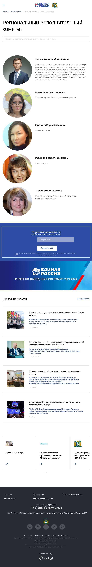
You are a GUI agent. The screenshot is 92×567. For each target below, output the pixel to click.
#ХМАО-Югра (37, 320)
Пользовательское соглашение (46, 541)
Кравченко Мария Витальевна (50, 125)
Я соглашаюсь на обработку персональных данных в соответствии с (47, 254)
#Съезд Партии (72, 411)
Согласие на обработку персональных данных (46, 547)
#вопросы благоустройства (52, 381)
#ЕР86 (31, 320)
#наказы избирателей (55, 351)
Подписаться (47, 248)
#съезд (80, 411)
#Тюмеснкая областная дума (38, 379)
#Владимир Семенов (61, 349)
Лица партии (38, 495)
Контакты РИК (10, 498)
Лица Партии (16, 11)
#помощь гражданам (36, 381)
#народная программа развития (39, 411)
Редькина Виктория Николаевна (51, 158)
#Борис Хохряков (42, 413)
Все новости (83, 299)
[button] (46, 472)
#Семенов (50, 349)
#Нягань (62, 384)
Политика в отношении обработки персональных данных (46, 545)
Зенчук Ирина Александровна (50, 92)
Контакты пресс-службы (43, 498)
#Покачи (50, 320)
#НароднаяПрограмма (51, 322)
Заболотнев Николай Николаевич (52, 59)
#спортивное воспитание (71, 351)
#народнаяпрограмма (36, 322)
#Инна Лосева (57, 320)
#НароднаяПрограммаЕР (67, 322)
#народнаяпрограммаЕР (71, 320)
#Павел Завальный (53, 377)
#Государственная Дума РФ (58, 379)
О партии (8, 495)
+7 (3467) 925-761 (46, 508)
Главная (6, 11)
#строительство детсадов (37, 324)
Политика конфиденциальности (46, 543)
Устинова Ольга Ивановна (48, 191)
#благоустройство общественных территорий (44, 384)
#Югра (44, 320)
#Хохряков (32, 413)
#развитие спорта (35, 353)
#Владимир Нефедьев (68, 377)
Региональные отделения (72, 495)
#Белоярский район (72, 384)
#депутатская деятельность (38, 351)
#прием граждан (73, 379)
